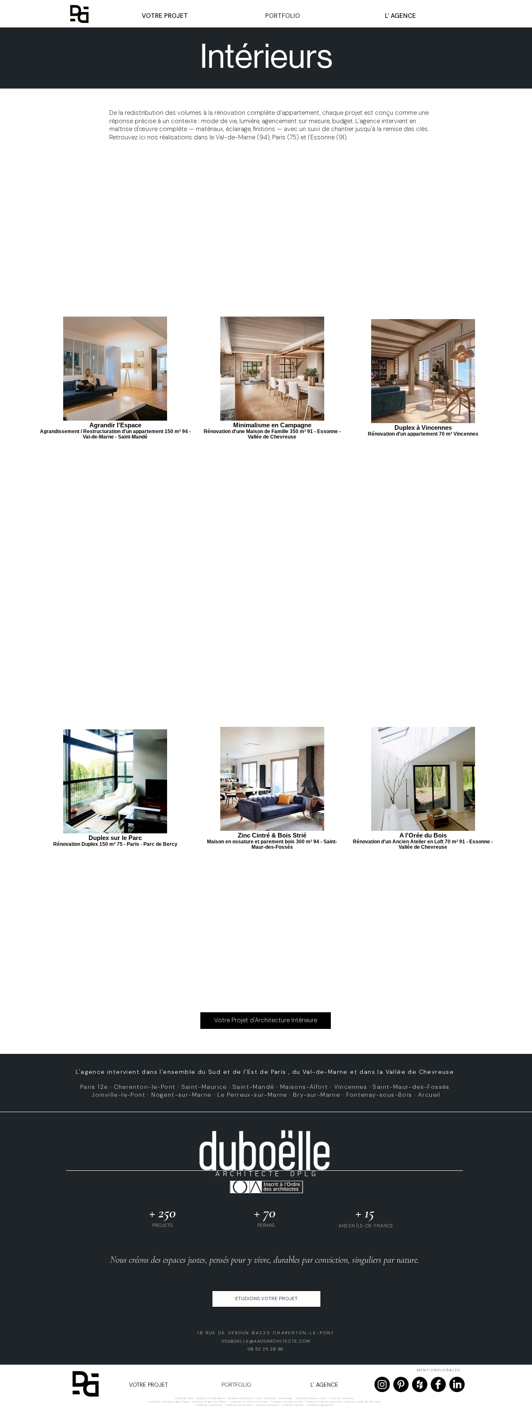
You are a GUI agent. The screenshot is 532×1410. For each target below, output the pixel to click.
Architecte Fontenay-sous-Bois (323, 1401)
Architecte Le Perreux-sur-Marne (248, 1401)
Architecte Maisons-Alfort (311, 1398)
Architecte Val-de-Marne (210, 1398)
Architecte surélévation (209, 1405)
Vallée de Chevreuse (420, 1071)
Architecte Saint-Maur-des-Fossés (169, 1401)
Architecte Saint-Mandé (278, 1398)
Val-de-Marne (325, 1071)
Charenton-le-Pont (145, 1086)
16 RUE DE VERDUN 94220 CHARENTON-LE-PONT (266, 1333)
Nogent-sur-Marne (181, 1094)
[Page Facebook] (438, 1384)
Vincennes (350, 1086)
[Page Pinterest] (401, 1384)
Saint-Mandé (253, 1086)
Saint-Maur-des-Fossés (411, 1086)
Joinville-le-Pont (118, 1094)
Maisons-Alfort (304, 1086)
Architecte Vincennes (342, 1398)
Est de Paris (266, 1071)
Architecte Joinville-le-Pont (287, 1401)
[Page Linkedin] (457, 1384)
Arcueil (429, 1094)
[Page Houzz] (419, 1384)
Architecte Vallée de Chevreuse (363, 1401)
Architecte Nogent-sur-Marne (209, 1401)
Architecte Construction (239, 1405)
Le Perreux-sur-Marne (252, 1094)
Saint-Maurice (204, 1086)
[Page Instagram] (382, 1384)
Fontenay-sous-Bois (379, 1094)
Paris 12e (94, 1086)
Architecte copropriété (319, 1405)
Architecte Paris (184, 1398)
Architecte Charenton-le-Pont (244, 1398)
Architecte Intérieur (293, 1405)
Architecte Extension (268, 1405)
